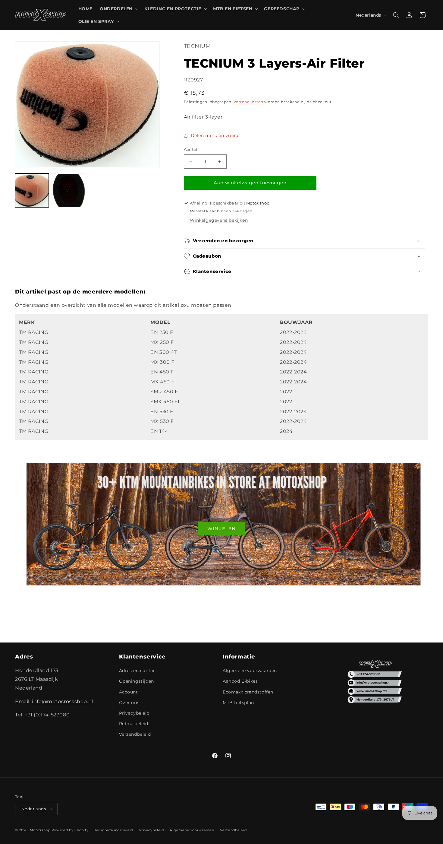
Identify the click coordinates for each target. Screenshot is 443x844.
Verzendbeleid (135, 734)
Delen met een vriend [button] (215, 135)
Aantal (190, 149)
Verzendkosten (248, 102)
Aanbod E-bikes (240, 681)
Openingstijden (136, 681)
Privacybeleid (134, 713)
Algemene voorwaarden (250, 670)
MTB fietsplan (238, 702)
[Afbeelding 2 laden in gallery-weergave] (69, 190)
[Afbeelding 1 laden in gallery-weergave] (32, 190)
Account (128, 692)
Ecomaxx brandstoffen (248, 692)
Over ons (129, 702)
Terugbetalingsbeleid (113, 830)
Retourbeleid (133, 723)
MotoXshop (40, 830)
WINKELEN (221, 528)
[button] (118, 8)
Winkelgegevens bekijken (219, 220)
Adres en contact (138, 670)
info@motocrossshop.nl (62, 701)
